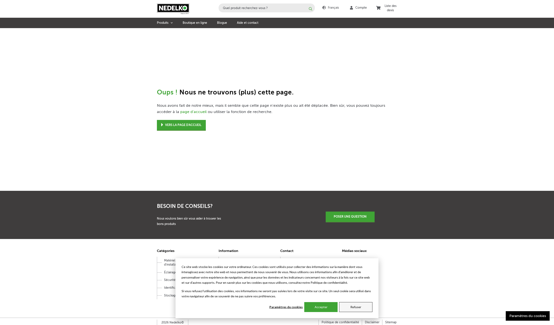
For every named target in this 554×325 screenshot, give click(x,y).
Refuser (355, 307)
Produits (162, 22)
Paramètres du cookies (286, 307)
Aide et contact (247, 22)
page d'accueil (193, 112)
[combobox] (267, 7)
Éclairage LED (173, 272)
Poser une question (350, 216)
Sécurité (170, 280)
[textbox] (267, 7)
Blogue (222, 22)
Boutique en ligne (195, 22)
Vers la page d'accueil (183, 125)
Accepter (321, 307)
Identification (173, 287)
